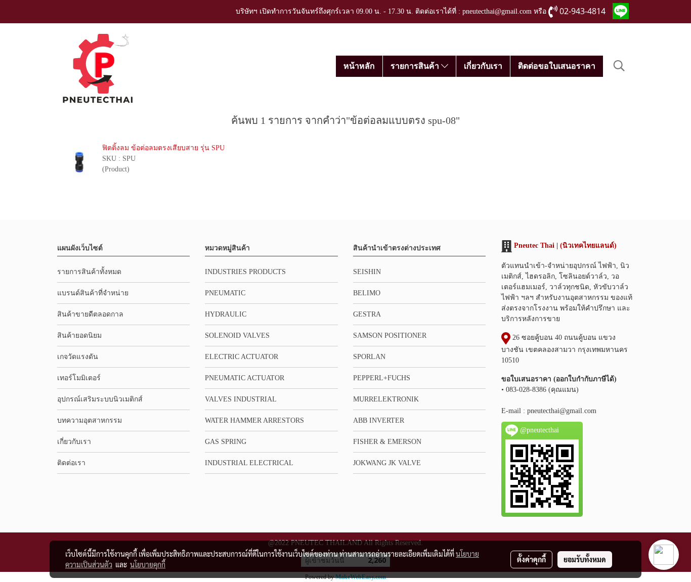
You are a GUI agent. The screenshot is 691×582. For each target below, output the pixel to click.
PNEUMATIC (225, 293)
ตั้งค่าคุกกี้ (531, 559)
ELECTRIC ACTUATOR (241, 357)
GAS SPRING (225, 441)
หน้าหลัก (359, 66)
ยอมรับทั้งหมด (585, 559)
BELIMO (366, 293)
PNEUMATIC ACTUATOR (244, 378)
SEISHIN (367, 272)
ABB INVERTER (378, 420)
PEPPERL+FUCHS (381, 378)
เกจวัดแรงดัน (77, 357)
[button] (619, 65)
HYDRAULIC (225, 314)
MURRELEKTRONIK (386, 399)
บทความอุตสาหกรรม (89, 420)
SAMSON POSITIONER (389, 335)
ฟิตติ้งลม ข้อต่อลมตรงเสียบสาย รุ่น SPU (163, 148)
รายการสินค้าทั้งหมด (89, 272)
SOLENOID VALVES (237, 335)
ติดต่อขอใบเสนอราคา (556, 66)
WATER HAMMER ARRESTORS (254, 420)
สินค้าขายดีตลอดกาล (90, 314)
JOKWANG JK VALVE (387, 463)
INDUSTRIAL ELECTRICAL (249, 463)
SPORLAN (369, 357)
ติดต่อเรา (71, 463)
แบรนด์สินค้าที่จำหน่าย (92, 293)
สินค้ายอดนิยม (79, 335)
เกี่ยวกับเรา (483, 66)
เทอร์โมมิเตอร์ (79, 378)
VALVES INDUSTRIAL (241, 399)
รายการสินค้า (416, 66)
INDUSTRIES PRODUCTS (245, 272)
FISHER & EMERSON (387, 441)
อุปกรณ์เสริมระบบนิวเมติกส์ (100, 399)
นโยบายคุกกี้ (147, 564)
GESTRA (367, 314)
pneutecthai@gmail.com (561, 411)
